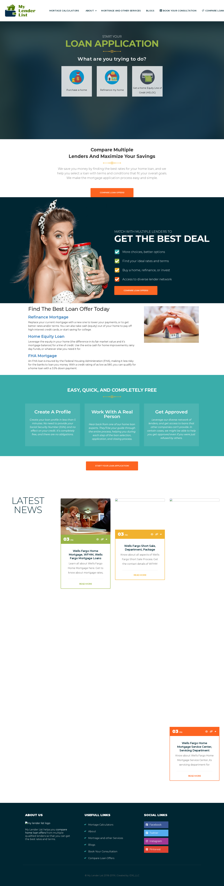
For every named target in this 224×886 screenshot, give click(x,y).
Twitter (153, 832)
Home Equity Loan (46, 336)
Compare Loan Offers (101, 858)
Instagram (155, 841)
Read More (85, 584)
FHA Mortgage (42, 355)
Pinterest (155, 849)
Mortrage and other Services (121, 10)
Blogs (150, 10)
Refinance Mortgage (48, 317)
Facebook (155, 824)
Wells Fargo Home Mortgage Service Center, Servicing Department (194, 746)
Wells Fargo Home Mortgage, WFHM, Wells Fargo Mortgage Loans (86, 554)
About (90, 10)
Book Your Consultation (179, 10)
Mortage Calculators (64, 10)
